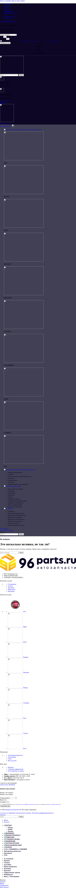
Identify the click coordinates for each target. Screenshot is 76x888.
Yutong (25, 688)
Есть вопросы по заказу (16, 771)
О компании (12, 584)
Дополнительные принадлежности (19, 476)
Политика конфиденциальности (43, 813)
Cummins (26, 703)
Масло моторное (13, 523)
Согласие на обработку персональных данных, (16, 813)
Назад (10, 827)
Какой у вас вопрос (6, 31)
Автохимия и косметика (15, 489)
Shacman (26, 672)
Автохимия (12, 757)
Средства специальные (15, 503)
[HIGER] (24, 193)
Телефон (3, 39)
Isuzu (25, 642)
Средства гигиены (14, 499)
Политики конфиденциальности (53, 41)
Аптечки (10, 474)
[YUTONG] (24, 328)
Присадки (11, 495)
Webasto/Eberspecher (15, 472)
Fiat (24, 611)
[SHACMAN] (24, 294)
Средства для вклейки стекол (17, 501)
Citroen (25, 733)
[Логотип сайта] (12, 73)
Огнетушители (12, 480)
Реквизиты (11, 589)
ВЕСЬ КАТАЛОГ (6, 126)
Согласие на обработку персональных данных (29, 41)
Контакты (11, 591)
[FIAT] (24, 160)
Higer (25, 627)
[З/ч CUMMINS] (24, 362)
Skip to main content (18, 1)
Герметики (11, 491)
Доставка (11, 588)
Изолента (11, 478)
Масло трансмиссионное (16, 525)
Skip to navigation (6, 1)
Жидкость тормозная (15, 521)
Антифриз (11, 511)
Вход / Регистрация (11, 876)
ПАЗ (24, 748)
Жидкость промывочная (16, 519)
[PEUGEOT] (24, 261)
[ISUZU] (24, 227)
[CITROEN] (24, 429)
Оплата (10, 586)
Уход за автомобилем (15, 505)
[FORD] (24, 396)
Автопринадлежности (15, 755)
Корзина (11, 767)
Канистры (11, 482)
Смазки (10, 497)
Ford (24, 718)
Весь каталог (12, 760)
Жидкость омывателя (15, 517)
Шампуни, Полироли (15, 507)
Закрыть (3, 815)
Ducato (10, 831)
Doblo (10, 829)
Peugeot (25, 657)
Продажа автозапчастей (13, 809)
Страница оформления (15, 769)
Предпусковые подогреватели (18, 484)
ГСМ (9, 759)
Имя (1, 37)
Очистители (11, 493)
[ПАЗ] (24, 463)
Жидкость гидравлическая (16, 515)
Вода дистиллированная (16, 513)
